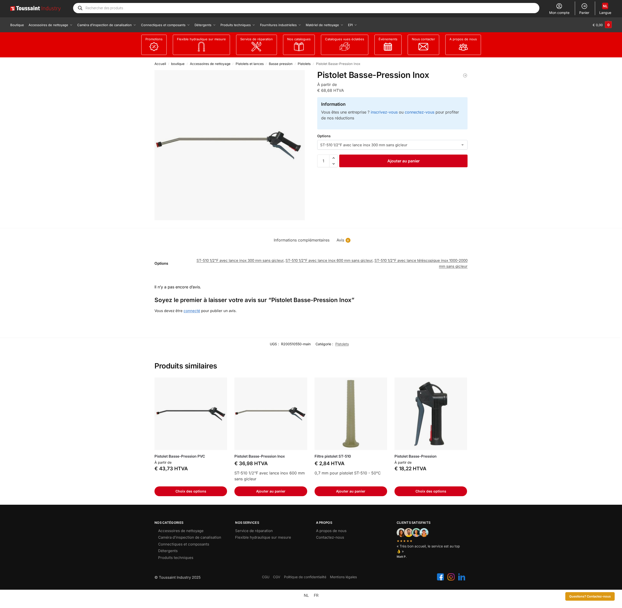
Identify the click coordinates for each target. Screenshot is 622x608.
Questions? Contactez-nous (590, 596)
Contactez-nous (330, 537)
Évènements (388, 39)
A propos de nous (463, 39)
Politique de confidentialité (305, 577)
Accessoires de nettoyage (210, 64)
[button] (602, 25)
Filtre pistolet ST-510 (333, 456)
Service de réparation (256, 39)
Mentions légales (343, 577)
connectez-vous (419, 112)
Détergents (168, 550)
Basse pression (281, 64)
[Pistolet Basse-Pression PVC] (465, 75)
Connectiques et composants (183, 544)
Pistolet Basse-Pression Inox (259, 456)
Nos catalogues (299, 39)
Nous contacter (423, 39)
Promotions (154, 39)
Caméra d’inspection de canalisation (189, 537)
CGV (276, 577)
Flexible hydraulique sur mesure (201, 39)
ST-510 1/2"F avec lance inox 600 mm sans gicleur (328, 260)
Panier (584, 12)
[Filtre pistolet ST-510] (351, 413)
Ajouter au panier (403, 160)
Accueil (160, 64)
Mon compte (559, 12)
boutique (178, 64)
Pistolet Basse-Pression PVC (179, 456)
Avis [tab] (343, 240)
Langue (605, 9)
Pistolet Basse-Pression (415, 456)
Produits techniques (175, 557)
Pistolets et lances (250, 64)
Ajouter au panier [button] (270, 491)
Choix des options (190, 491)
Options (324, 136)
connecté (192, 310)
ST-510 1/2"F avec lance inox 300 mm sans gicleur (240, 260)
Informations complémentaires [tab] (301, 240)
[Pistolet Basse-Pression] (430, 413)
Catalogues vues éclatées (344, 39)
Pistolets (304, 64)
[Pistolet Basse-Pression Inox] (270, 413)
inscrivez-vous (384, 112)
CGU (265, 577)
